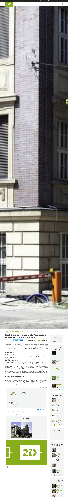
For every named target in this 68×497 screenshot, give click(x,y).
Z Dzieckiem (26, 4)
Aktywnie (20, 4)
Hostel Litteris (59, 458)
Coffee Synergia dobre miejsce (59, 490)
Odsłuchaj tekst (32, 340)
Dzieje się (44, 4)
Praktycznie (38, 4)
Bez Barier (32, 4)
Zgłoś (46, 386)
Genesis (57, 408)
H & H (57, 403)
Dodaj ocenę (21, 411)
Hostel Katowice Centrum (58, 449)
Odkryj (15, 4)
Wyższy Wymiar (59, 413)
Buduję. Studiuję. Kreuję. (58, 377)
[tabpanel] (16, 430)
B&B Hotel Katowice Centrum (58, 470)
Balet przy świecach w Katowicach (58, 352)
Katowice (57, 436)
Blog (49, 4)
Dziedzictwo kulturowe (13, 404)
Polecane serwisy (55, 4)
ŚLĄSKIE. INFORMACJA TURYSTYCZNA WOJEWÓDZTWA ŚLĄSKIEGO (16, 0)
